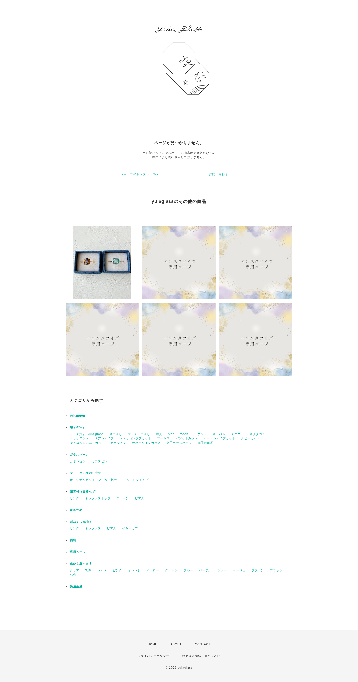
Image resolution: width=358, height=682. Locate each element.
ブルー (188, 570)
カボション (118, 443)
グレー (222, 570)
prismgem (78, 415)
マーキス (163, 438)
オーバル (219, 434)
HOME (152, 644)
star (171, 434)
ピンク (117, 570)
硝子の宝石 (78, 427)
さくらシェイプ (137, 480)
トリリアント (79, 438)
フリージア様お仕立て (86, 473)
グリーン (171, 570)
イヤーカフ (130, 528)
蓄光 (159, 434)
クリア (74, 570)
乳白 (88, 570)
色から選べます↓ (82, 563)
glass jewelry (80, 521)
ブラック (276, 570)
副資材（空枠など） (84, 491)
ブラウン (257, 570)
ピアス (139, 498)
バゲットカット (187, 438)
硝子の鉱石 (206, 443)
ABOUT (176, 644)
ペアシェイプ (104, 438)
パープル (205, 570)
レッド (102, 570)
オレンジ (134, 570)
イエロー (153, 570)
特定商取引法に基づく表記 (201, 656)
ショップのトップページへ (140, 174)
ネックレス (93, 528)
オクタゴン (257, 434)
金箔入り (115, 434)
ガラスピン (99, 461)
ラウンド (200, 434)
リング (74, 498)
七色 (73, 574)
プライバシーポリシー (153, 656)
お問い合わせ (218, 174)
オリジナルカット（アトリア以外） (95, 480)
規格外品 (76, 510)
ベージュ (239, 570)
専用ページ (78, 552)
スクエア (237, 434)
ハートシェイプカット (219, 438)
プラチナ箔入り (139, 434)
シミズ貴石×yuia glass (87, 434)
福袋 (73, 540)
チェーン (122, 498)
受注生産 (76, 586)
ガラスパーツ (79, 454)
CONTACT (202, 644)
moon (184, 434)
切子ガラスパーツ (179, 443)
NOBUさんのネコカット (87, 443)
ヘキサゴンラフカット (135, 438)
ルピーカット (250, 438)
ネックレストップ (98, 498)
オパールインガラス (146, 443)
